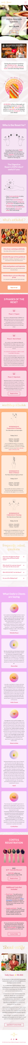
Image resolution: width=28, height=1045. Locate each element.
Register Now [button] (14, 393)
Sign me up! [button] (14, 287)
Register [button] (14, 32)
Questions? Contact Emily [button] (14, 1024)
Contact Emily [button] (14, 934)
